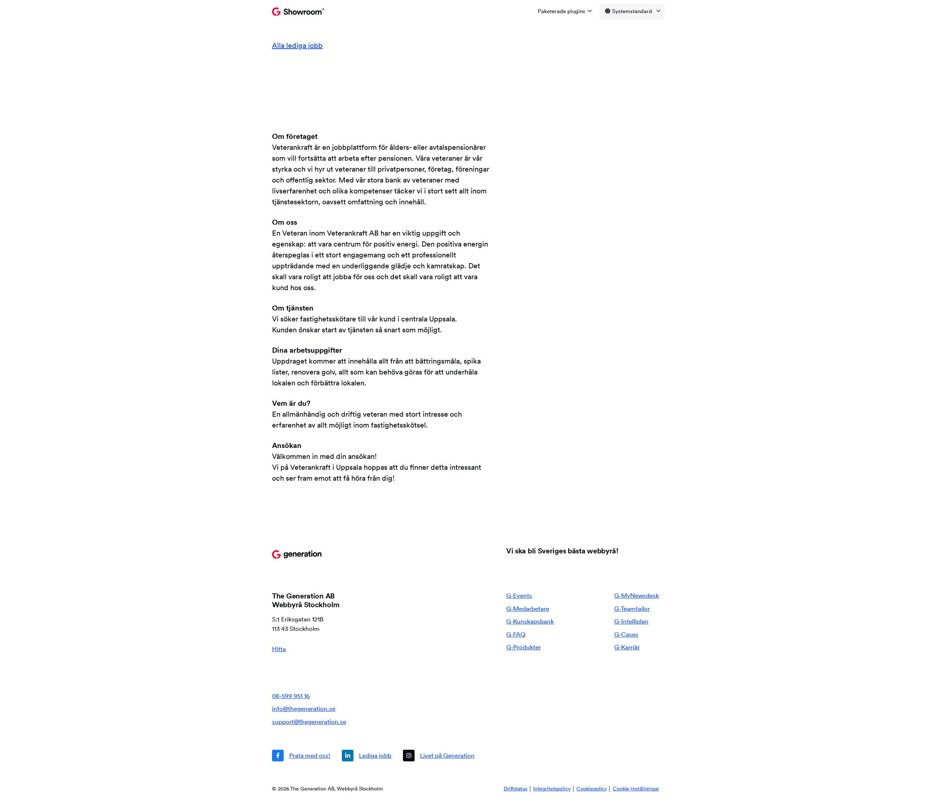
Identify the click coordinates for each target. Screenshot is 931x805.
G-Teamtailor (632, 608)
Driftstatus (515, 788)
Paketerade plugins (561, 11)
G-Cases (626, 634)
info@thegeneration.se (303, 708)
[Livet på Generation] (439, 755)
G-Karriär (627, 647)
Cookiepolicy (591, 788)
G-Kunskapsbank (530, 621)
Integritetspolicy (551, 788)
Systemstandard (632, 11)
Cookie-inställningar (636, 788)
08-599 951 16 (291, 696)
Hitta (279, 649)
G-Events (519, 595)
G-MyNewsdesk (636, 595)
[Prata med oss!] (301, 755)
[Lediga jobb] (366, 755)
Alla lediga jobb (297, 45)
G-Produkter (523, 647)
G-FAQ (516, 634)
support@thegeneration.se (309, 721)
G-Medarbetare (527, 608)
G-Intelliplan (631, 621)
